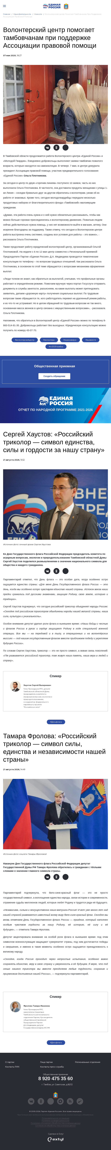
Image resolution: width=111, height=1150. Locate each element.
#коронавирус (69, 340)
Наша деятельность (22, 14)
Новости (38, 14)
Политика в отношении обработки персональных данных (55, 1123)
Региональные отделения (87, 1062)
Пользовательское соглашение (55, 1118)
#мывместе (91, 340)
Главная (6, 14)
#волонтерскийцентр (25, 340)
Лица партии (46, 1062)
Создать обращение (54, 376)
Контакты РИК (12, 1067)
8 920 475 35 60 (55, 1078)
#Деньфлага (56, 722)
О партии (9, 1062)
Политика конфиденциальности (55, 1121)
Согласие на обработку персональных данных (55, 1125)
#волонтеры (49, 340)
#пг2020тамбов (56, 346)
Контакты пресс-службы (52, 1067)
